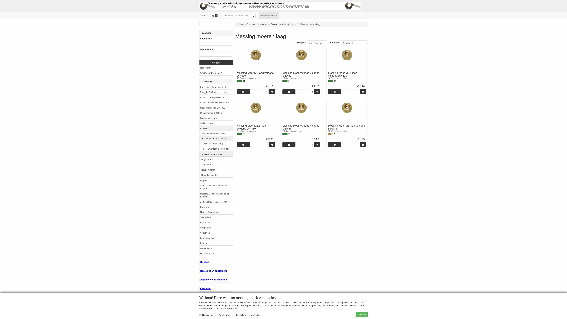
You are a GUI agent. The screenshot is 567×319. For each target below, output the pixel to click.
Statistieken (240, 314)
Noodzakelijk (208, 314)
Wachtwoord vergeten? (211, 72)
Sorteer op (335, 42)
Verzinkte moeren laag (212, 143)
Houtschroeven (207, 253)
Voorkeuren (224, 314)
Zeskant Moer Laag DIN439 (214, 138)
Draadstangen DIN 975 (211, 112)
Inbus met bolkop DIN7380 (212, 107)
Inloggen (216, 62)
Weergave (301, 42)
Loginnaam (206, 38)
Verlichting (205, 232)
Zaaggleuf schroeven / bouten (214, 92)
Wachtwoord (206, 49)
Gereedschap (206, 248)
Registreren (205, 67)
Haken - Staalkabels (209, 212)
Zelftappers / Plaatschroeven (213, 201)
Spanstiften (205, 217)
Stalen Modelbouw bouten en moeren (214, 187)
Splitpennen (205, 227)
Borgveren (205, 206)
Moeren (203, 128)
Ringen (203, 180)
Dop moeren (207, 164)
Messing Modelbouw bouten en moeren (214, 195)
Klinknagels (205, 222)
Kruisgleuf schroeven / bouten (214, 87)
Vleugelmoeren (208, 169)
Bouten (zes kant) (208, 118)
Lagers (203, 243)
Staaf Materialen (208, 237)
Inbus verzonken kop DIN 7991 (214, 102)
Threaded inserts (209, 174)
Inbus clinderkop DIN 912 (212, 97)
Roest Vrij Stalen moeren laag (215, 148)
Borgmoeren (207, 159)
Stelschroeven (207, 123)
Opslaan (362, 314)
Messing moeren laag (212, 153)
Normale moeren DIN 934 (213, 133)
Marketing (255, 314)
